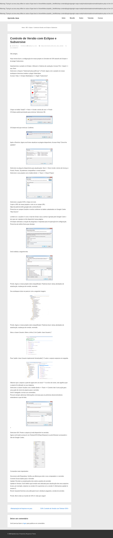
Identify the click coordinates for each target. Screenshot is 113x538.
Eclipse (51, 46)
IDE (55, 46)
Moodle (72, 18)
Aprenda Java (13, 18)
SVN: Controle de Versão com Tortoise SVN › (54, 508)
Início (63, 18)
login (24, 523)
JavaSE (61, 46)
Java (57, 46)
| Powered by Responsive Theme (27, 533)
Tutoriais (90, 18)
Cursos (100, 18)
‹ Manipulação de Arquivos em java (21, 508)
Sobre (81, 18)
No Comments (14, 48)
